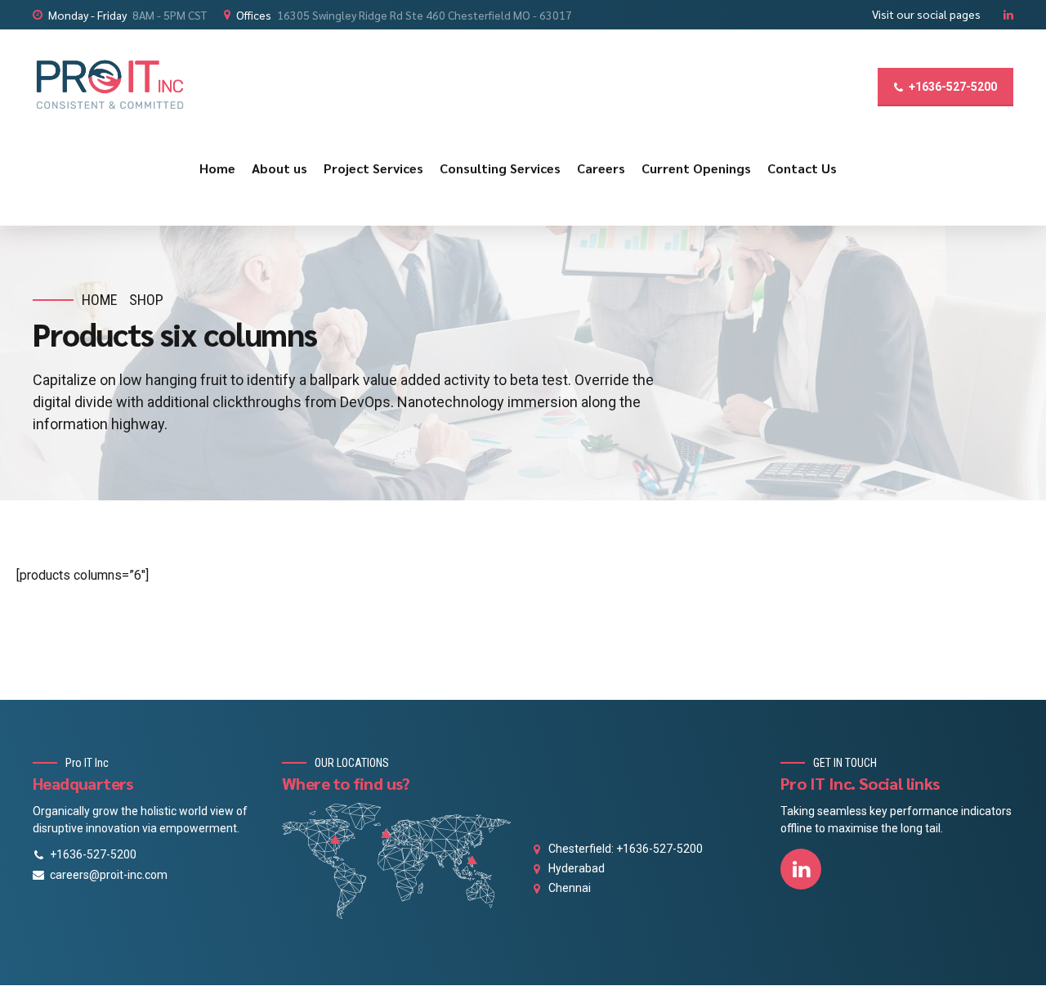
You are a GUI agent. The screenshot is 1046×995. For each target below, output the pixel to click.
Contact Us (802, 168)
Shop (146, 299)
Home (217, 168)
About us (279, 168)
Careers (601, 168)
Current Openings (696, 168)
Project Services (373, 168)
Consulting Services (500, 168)
